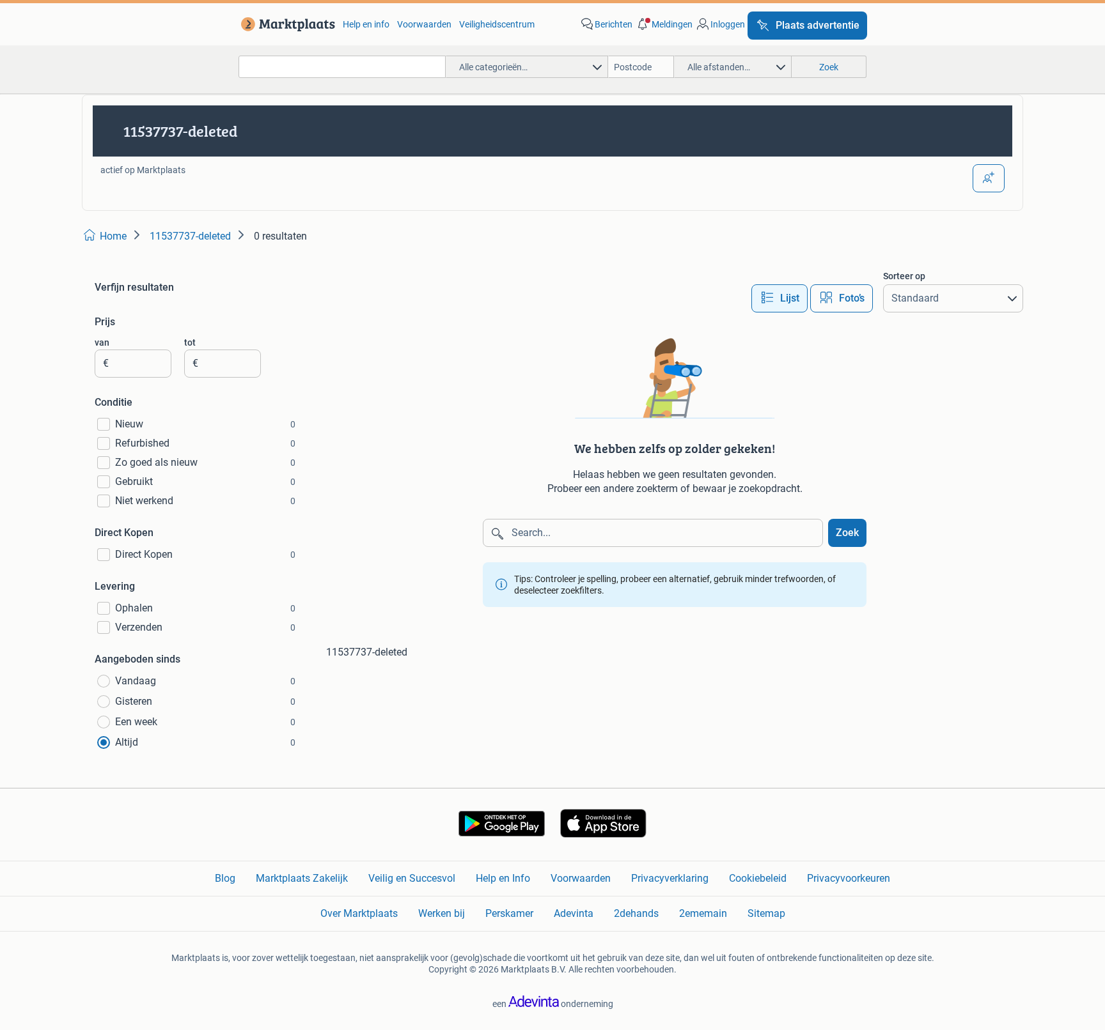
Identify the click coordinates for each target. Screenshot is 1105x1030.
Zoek (847, 533)
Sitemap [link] (766, 913)
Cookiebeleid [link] (758, 878)
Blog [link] (225, 878)
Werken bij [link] (441, 913)
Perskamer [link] (509, 913)
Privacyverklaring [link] (670, 878)
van (102, 342)
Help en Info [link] (503, 878)
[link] (286, 24)
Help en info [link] (366, 24)
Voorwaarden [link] (424, 24)
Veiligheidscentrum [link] (497, 24)
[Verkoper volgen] (989, 178)
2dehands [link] (636, 913)
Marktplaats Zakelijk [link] (302, 878)
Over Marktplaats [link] (359, 913)
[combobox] (342, 67)
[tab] (779, 298)
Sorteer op (904, 276)
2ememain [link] (703, 913)
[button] (664, 24)
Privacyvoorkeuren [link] (848, 878)
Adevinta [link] (573, 913)
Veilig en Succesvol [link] (411, 878)
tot (190, 342)
